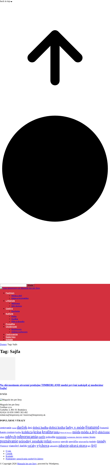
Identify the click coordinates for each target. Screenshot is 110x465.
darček (22, 427)
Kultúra (9, 313)
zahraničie (54, 446)
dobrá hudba (40, 427)
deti (30, 427)
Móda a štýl (16, 296)
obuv (2, 437)
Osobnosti (11, 326)
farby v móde (75, 427)
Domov (3, 344)
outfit (41, 436)
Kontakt (9, 456)
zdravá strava (78, 445)
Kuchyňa (15, 311)
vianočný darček (18, 445)
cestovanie (5, 427)
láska (56, 432)
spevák (64, 441)
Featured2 (104, 428)
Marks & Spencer (66, 432)
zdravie (63, 445)
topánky (93, 441)
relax (48, 441)
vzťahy (32, 445)
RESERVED (56, 442)
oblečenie (104, 432)
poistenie (61, 436)
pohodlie (50, 436)
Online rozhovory (19, 332)
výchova (43, 445)
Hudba (14, 319)
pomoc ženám (89, 437)
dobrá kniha (57, 427)
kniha (18, 432)
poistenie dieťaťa (74, 437)
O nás (8, 451)
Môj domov (16, 306)
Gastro (9, 308)
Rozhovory (16, 329)
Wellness (15, 303)
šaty (89, 446)
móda (76, 432)
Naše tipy (10, 337)
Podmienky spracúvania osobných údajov (24, 459)
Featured (92, 427)
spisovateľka (84, 441)
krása (37, 432)
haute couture (7, 432)
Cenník (9, 453)
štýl (94, 445)
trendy (101, 441)
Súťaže (9, 339)
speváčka (73, 441)
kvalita (47, 432)
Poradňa (10, 324)
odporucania (27, 436)
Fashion (10, 293)
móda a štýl (89, 432)
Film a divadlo (17, 321)
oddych (10, 437)
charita (14, 428)
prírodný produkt (31, 441)
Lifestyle (10, 301)
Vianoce (4, 445)
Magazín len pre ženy (27, 463)
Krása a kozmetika (20, 298)
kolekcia (27, 432)
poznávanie (9, 441)
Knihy (14, 316)
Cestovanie (12, 334)
